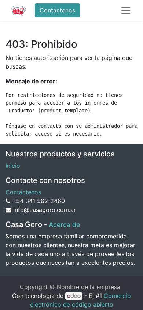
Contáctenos (57, 10)
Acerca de (64, 224)
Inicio (13, 165)
